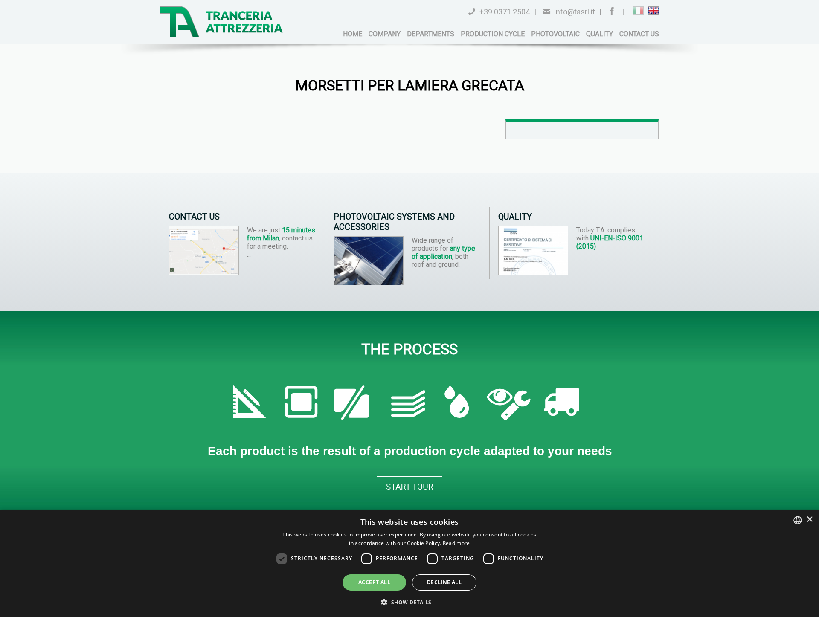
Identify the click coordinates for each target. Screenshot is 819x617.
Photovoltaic (555, 34)
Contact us (639, 34)
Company (385, 34)
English (653, 10)
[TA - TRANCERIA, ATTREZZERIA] (221, 21)
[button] (409, 602)
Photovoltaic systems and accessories (394, 221)
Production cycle (493, 34)
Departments (430, 34)
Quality (599, 34)
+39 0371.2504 (504, 11)
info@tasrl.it (574, 11)
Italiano (638, 10)
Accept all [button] (374, 582)
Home (352, 34)
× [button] (809, 519)
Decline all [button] (444, 582)
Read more (456, 543)
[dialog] (409, 563)
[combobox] (797, 520)
